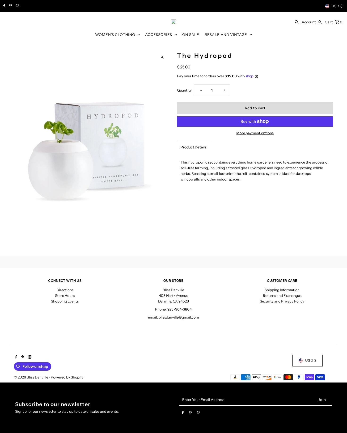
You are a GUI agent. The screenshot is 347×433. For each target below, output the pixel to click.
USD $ (337, 6)
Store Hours (65, 295)
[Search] (297, 22)
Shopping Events (65, 301)
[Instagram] (17, 6)
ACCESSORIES (158, 34)
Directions (64, 290)
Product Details (193, 147)
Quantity (184, 90)
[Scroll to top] (337, 420)
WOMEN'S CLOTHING (115, 34)
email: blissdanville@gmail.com (173, 317)
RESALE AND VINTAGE (226, 34)
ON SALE (190, 34)
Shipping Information (282, 290)
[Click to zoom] (162, 57)
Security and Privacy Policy (282, 301)
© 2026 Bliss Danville (31, 377)
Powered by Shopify (67, 377)
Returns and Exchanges (282, 295)
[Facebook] (3, 6)
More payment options (255, 133)
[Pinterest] (10, 6)
